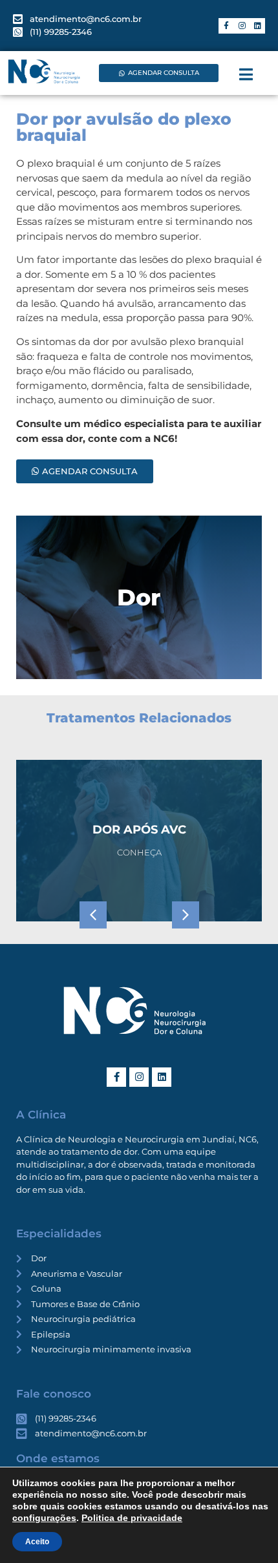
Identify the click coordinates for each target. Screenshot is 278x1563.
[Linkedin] (257, 26)
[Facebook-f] (226, 26)
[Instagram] (242, 26)
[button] (185, 914)
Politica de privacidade (131, 1518)
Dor (139, 597)
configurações (44, 1518)
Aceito (37, 1541)
